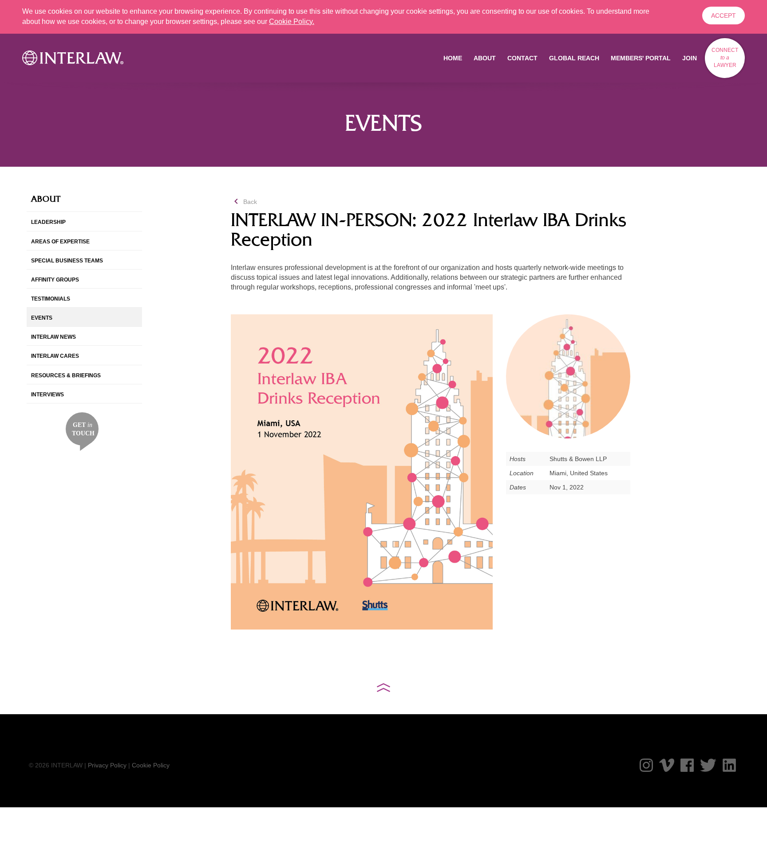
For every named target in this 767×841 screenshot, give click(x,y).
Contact (522, 58)
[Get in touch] (82, 430)
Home (452, 58)
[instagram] (646, 765)
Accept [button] (723, 15)
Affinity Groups (55, 280)
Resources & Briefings (66, 375)
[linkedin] (729, 765)
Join (689, 58)
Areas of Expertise (60, 242)
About (485, 58)
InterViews (47, 394)
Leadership (48, 222)
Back (244, 201)
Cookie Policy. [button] (291, 21)
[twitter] (708, 765)
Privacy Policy (107, 765)
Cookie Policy (151, 765)
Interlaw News (53, 337)
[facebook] (687, 765)
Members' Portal (641, 58)
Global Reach (574, 58)
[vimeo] (666, 765)
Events (41, 318)
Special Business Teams (67, 261)
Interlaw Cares (55, 356)
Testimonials (50, 299)
